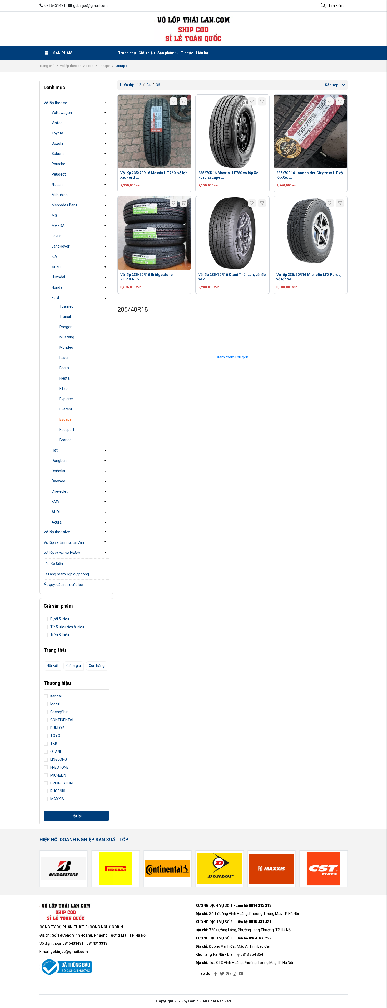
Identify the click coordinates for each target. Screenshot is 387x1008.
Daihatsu (59, 471)
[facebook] (215, 974)
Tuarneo (66, 306)
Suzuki (57, 143)
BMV (55, 502)
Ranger (65, 327)
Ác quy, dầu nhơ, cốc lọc (63, 585)
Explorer (66, 399)
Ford (89, 66)
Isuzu (56, 267)
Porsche (58, 164)
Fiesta (64, 378)
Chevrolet (60, 491)
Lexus (56, 236)
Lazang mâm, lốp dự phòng (66, 574)
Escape (104, 66)
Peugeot (59, 174)
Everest (65, 409)
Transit (65, 316)
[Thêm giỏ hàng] (183, 101)
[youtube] (241, 974)
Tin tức (187, 53)
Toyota (57, 133)
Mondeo (66, 347)
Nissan (57, 184)
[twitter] (222, 974)
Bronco (65, 440)
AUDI (56, 512)
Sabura (58, 154)
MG (54, 215)
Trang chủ (127, 53)
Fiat (55, 450)
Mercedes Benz (65, 205)
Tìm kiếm (336, 5)
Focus (64, 368)
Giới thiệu (146, 53)
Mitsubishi (60, 195)
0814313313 (96, 943)
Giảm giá (73, 665)
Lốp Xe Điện (53, 563)
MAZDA (58, 226)
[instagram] (234, 974)
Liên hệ (202, 53)
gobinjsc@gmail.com (90, 5)
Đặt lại (76, 816)
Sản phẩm (62, 53)
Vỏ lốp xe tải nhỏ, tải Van (64, 542)
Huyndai (58, 277)
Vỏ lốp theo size (57, 532)
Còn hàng (97, 665)
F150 (63, 388)
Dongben (59, 460)
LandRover (61, 246)
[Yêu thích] (173, 101)
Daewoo (58, 481)
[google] (228, 974)
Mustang (66, 337)
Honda (57, 287)
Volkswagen (62, 112)
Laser (64, 358)
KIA (54, 256)
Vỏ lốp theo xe (70, 66)
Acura (57, 522)
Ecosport (66, 430)
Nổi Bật (52, 665)
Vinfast (58, 123)
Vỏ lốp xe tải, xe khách (62, 553)
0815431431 (55, 5)
